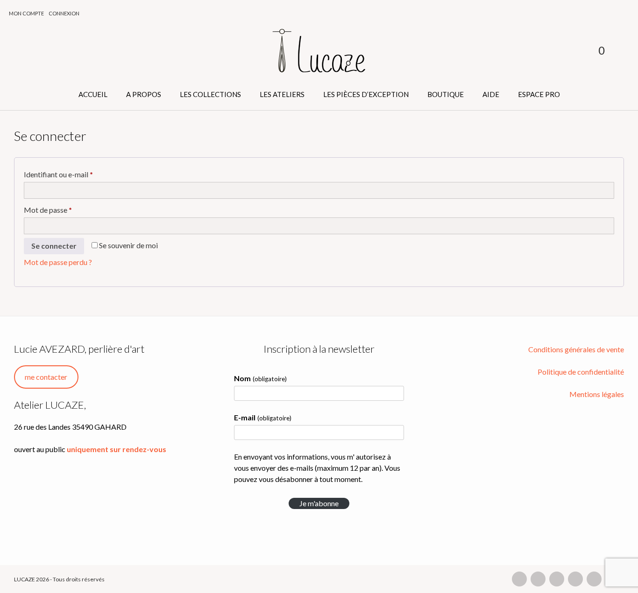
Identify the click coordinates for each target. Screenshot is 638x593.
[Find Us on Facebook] (556, 579)
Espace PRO (539, 94)
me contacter (46, 376)
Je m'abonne (319, 503)
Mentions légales (596, 394)
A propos (143, 94)
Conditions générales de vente (576, 349)
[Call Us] (538, 579)
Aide (490, 94)
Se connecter (54, 245)
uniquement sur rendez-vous (116, 449)
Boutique (445, 94)
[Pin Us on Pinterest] (594, 579)
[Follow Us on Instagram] (575, 579)
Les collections (210, 94)
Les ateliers (282, 94)
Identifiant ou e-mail (77, 174)
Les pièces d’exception (366, 94)
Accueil (92, 94)
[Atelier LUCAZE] (319, 51)
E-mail (262, 417)
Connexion (64, 13)
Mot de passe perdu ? (58, 262)
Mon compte (26, 13)
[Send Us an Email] (519, 579)
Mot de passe (66, 209)
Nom (260, 378)
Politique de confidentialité (581, 371)
